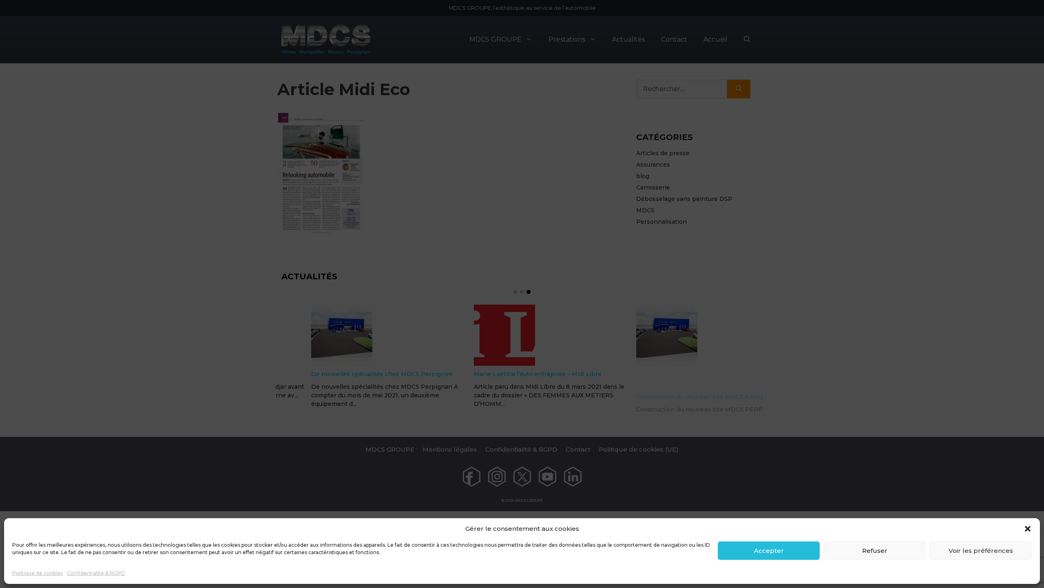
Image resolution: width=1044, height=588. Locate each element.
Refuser (874, 551)
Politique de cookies (37, 573)
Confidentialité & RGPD (96, 573)
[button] (1028, 529)
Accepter (769, 551)
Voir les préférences (981, 551)
